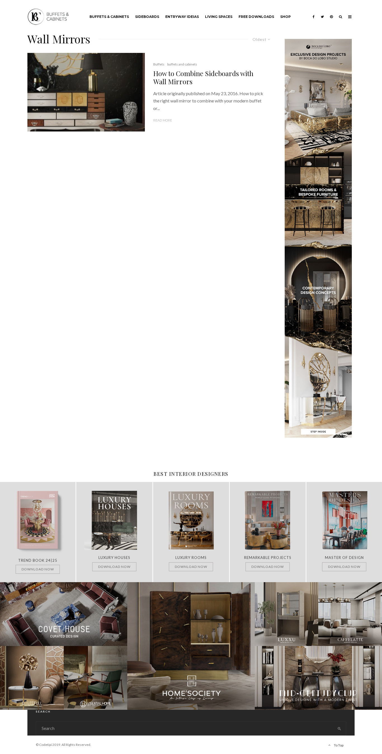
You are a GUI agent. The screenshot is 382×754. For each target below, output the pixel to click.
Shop (285, 17)
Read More (162, 120)
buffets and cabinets (182, 64)
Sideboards (147, 17)
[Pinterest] (331, 12)
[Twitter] (322, 12)
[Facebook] (314, 12)
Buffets (158, 64)
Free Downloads (256, 17)
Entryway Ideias (182, 17)
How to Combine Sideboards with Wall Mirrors (203, 77)
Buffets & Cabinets (109, 17)
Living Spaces (218, 17)
